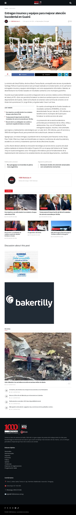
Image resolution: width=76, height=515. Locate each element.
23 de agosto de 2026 (11, 216)
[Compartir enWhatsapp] (63, 74)
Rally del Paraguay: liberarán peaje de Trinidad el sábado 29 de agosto (61, 233)
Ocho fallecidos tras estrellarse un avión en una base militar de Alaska (25, 382)
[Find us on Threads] (12, 508)
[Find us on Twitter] (7, 508)
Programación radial (11, 468)
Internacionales (11, 229)
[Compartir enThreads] (69, 74)
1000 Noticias (12, 512)
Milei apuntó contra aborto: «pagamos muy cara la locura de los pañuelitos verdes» (31, 407)
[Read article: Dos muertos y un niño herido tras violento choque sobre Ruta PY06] (21, 202)
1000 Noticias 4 (15, 21)
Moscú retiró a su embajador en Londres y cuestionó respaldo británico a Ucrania (13, 234)
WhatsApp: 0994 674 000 (14, 490)
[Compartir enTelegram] (66, 74)
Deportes (32, 229)
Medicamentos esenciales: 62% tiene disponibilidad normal (25, 401)
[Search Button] (70, 3)
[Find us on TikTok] (18, 508)
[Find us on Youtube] (15, 508)
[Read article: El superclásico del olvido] (38, 226)
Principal (46, 21)
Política (7, 460)
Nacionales (12, 8)
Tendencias (8, 464)
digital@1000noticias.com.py (15, 494)
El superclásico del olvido (34, 232)
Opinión (7, 462)
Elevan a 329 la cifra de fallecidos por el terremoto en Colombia (26, 395)
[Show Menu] (5, 3)
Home (6, 8)
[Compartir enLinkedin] (59, 74)
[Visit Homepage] (38, 3)
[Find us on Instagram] (10, 508)
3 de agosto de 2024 (28, 21)
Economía (44, 208)
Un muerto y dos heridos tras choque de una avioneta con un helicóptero (28, 389)
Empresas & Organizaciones (13, 466)
